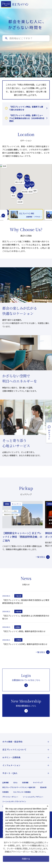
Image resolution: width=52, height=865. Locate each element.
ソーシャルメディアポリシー (33, 797)
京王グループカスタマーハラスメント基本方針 (19, 787)
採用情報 (25, 782)
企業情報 (5, 782)
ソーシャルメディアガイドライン (14, 801)
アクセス (37, 217)
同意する (26, 858)
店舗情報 (29, 217)
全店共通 (18, 596)
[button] (20, 178)
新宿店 (17, 627)
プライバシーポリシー (10, 797)
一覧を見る (40, 557)
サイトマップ (38, 782)
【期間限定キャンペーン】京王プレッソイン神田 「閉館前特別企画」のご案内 (22, 536)
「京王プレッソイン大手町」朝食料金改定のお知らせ (24, 644)
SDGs (15, 782)
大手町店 (18, 640)
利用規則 (5, 792)
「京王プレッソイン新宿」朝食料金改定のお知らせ (23, 631)
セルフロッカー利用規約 (22, 792)
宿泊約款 (43, 787)
